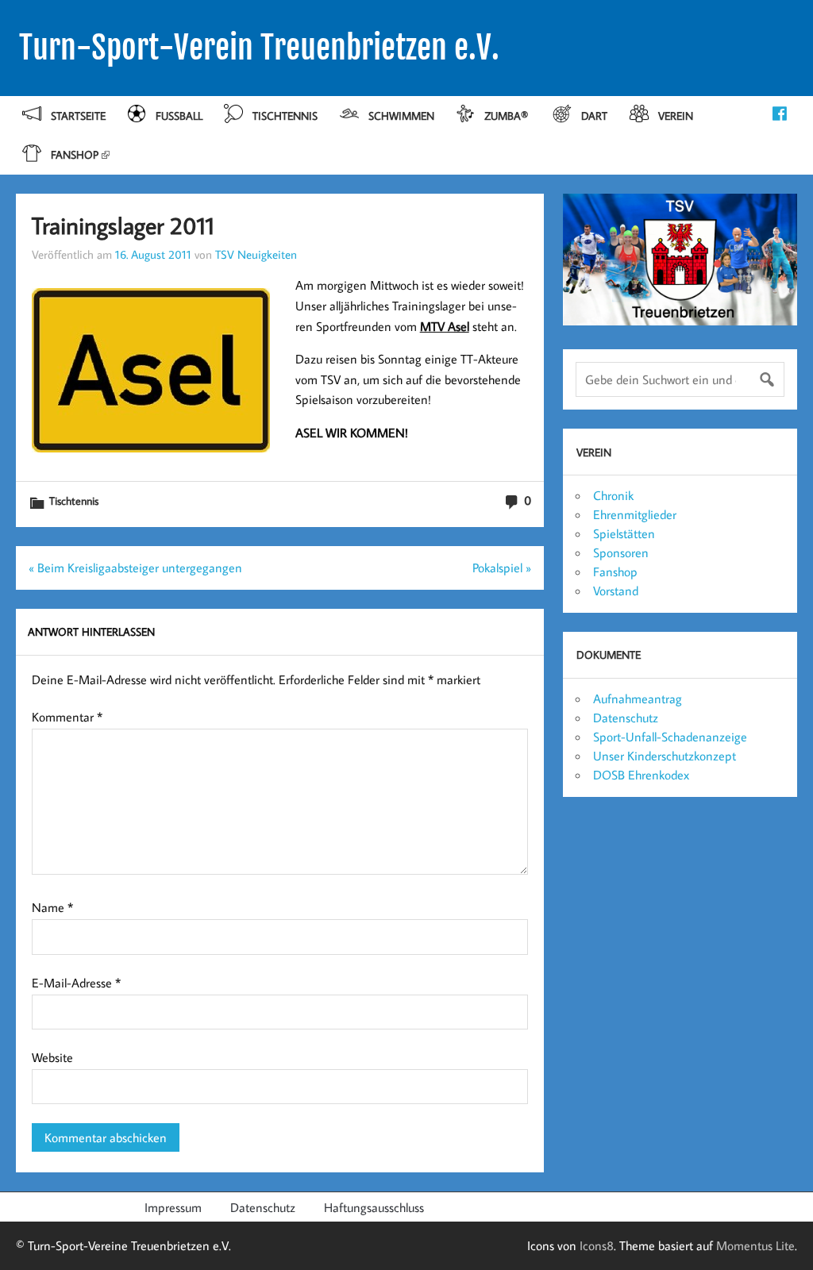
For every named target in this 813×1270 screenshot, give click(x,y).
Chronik (613, 495)
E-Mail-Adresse (76, 983)
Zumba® (507, 115)
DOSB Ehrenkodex (641, 775)
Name (52, 907)
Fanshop (74, 154)
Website (52, 1057)
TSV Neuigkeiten (256, 254)
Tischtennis (285, 115)
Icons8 (597, 1245)
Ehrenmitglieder (634, 514)
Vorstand (615, 590)
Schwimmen (401, 115)
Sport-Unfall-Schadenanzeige (670, 737)
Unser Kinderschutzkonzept (664, 756)
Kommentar (67, 717)
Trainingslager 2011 (123, 225)
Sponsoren (621, 552)
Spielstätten (624, 533)
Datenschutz (625, 717)
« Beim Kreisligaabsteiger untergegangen (135, 567)
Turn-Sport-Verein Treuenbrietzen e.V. (259, 47)
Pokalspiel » (501, 567)
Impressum (173, 1207)
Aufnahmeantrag (637, 698)
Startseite (78, 115)
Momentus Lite (755, 1245)
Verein (675, 115)
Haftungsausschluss (374, 1207)
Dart (594, 115)
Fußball (179, 115)
